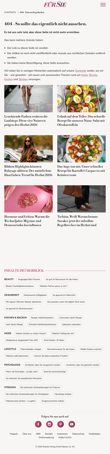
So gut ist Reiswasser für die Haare (62, 279)
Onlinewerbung (46, 437)
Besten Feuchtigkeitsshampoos (20, 286)
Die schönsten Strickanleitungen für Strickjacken (27, 394)
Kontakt (49, 433)
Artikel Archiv (64, 437)
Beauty (93, 75)
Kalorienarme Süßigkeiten (35, 295)
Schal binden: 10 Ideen (54, 340)
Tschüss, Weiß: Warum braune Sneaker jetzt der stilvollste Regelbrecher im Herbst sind (77, 221)
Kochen (8, 79)
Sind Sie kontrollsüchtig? (55, 371)
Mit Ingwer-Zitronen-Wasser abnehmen (23, 301)
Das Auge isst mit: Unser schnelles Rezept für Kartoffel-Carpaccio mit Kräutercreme (81, 171)
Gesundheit (11, 295)
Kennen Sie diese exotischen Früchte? (51, 356)
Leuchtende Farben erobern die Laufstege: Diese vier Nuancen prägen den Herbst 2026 (26, 121)
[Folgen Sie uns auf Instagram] (49, 424)
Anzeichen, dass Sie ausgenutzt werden (42, 365)
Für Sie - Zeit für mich (55, 4)
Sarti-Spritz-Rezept (14, 324)
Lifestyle (10, 349)
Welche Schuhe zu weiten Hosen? (31, 333)
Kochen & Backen (15, 317)
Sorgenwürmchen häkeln (53, 401)
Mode (84, 75)
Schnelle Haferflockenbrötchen (42, 324)
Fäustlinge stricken (63, 394)
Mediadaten (94, 433)
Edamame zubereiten (71, 324)
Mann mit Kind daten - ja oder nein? (22, 371)
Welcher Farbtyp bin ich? (63, 333)
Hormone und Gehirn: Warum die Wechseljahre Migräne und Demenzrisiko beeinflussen (27, 221)
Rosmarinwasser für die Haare (60, 349)
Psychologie (12, 364)
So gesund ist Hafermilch (64, 295)
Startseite (80, 70)
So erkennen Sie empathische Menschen (24, 378)
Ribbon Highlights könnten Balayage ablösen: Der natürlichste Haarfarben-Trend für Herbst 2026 (28, 171)
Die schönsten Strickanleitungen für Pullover (40, 387)
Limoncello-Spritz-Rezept (70, 317)
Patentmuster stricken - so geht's (21, 401)
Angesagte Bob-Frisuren (29, 279)
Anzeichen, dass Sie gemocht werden (82, 365)
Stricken (23, 79)
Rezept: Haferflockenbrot (42, 317)
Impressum (62, 433)
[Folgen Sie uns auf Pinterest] (60, 424)
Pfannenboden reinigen (31, 349)
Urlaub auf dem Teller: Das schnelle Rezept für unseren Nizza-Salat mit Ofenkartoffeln (81, 121)
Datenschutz (78, 433)
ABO (38, 433)
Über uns (26, 433)
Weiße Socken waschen (91, 349)
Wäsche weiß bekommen (17, 356)
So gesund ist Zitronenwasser (19, 308)
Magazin (14, 433)
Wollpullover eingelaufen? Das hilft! (22, 340)
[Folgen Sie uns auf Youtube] (71, 424)
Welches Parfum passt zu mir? (53, 286)
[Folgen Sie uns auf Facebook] (38, 424)
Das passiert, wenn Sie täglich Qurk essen (66, 301)
